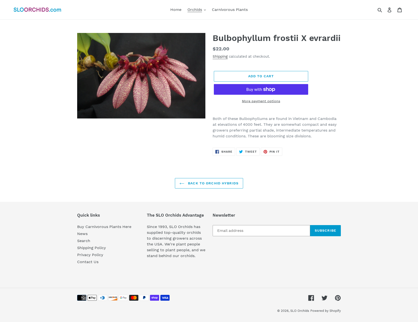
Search (83, 240)
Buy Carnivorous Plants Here (104, 226)
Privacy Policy (90, 254)
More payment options (261, 101)
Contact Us (87, 261)
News (82, 233)
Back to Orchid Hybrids (213, 183)
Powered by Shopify (325, 311)
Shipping (220, 56)
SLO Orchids (299, 311)
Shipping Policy (91, 247)
